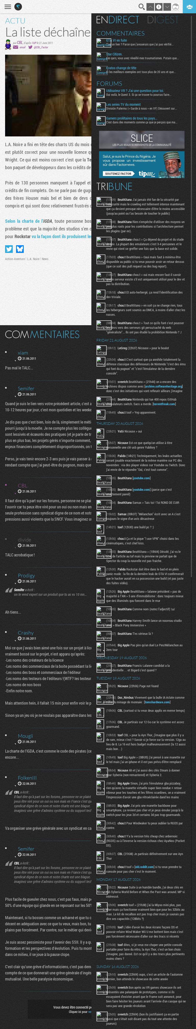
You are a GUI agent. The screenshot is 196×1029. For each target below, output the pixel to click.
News (45, 259)
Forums (109, 83)
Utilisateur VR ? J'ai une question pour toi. (135, 91)
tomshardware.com (157, 702)
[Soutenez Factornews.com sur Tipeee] (142, 177)
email (22, 47)
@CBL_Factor (41, 47)
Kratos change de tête (121, 68)
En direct (117, 20)
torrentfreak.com (164, 404)
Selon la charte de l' (28, 221)
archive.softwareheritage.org (163, 386)
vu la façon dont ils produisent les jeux (66, 236)
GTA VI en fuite (116, 40)
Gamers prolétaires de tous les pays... (131, 118)
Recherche (142, 7)
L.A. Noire (33, 259)
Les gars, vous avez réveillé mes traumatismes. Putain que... (142, 58)
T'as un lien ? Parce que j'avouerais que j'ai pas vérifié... (140, 44)
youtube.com (141, 478)
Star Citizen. (114, 54)
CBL (20, 42)
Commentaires (120, 33)
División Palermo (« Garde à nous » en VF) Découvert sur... (141, 108)
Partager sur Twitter (9, 249)
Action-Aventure (15, 259)
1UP (34, 43)
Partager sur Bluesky (20, 249)
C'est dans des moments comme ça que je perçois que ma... (142, 122)
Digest (163, 20)
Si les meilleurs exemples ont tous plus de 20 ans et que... (141, 72)
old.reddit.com (144, 866)
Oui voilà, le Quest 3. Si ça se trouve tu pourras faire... (139, 94)
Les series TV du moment (123, 104)
